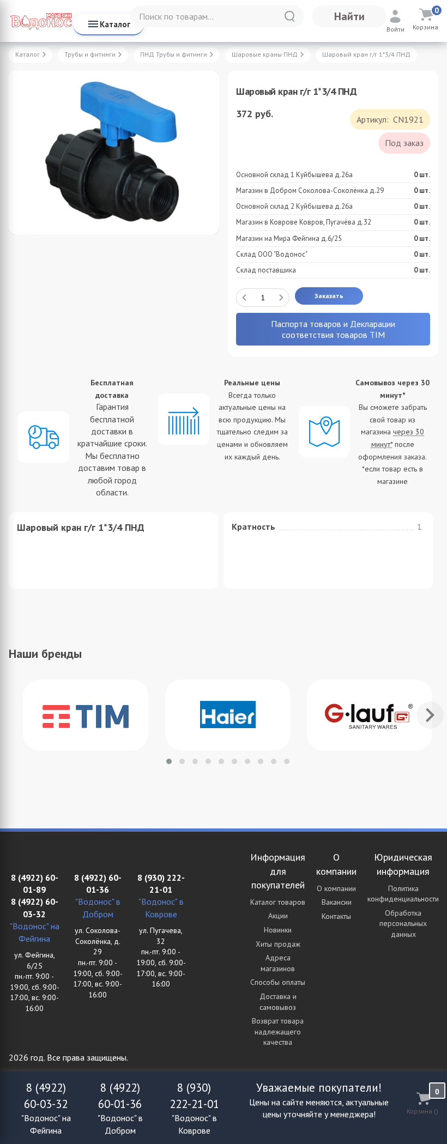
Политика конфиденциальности (403, 893)
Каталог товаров (277, 902)
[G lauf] (370, 715)
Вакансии (337, 902)
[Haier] (228, 715)
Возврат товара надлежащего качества (278, 1031)
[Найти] (289, 16)
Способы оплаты (277, 982)
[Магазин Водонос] (41, 21)
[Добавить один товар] (281, 297)
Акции (278, 916)
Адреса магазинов (278, 963)
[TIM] (86, 715)
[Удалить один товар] (244, 297)
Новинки (278, 930)
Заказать (329, 296)
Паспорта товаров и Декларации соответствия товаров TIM (333, 329)
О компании (336, 888)
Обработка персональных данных (403, 923)
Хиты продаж (278, 944)
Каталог (115, 24)
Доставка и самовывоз (278, 1001)
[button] (169, 761)
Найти (349, 16)
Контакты (336, 916)
